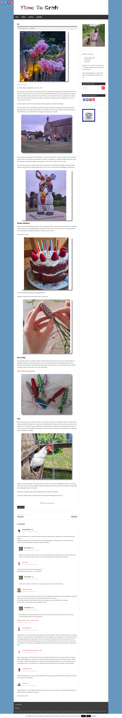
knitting (31, 17)
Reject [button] (88, 716)
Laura (23, 562)
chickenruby (25, 668)
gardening (39, 17)
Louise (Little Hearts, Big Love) (30, 650)
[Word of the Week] (47, 503)
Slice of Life (21, 507)
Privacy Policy (18, 704)
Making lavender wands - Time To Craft (27, 620)
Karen (23, 683)
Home (16, 17)
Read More (93, 716)
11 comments (31, 28)
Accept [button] (83, 716)
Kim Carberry (25, 589)
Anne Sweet (25, 628)
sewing (23, 17)
